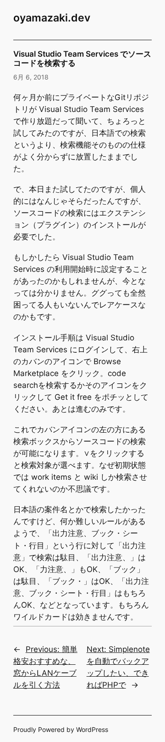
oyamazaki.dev (51, 17)
